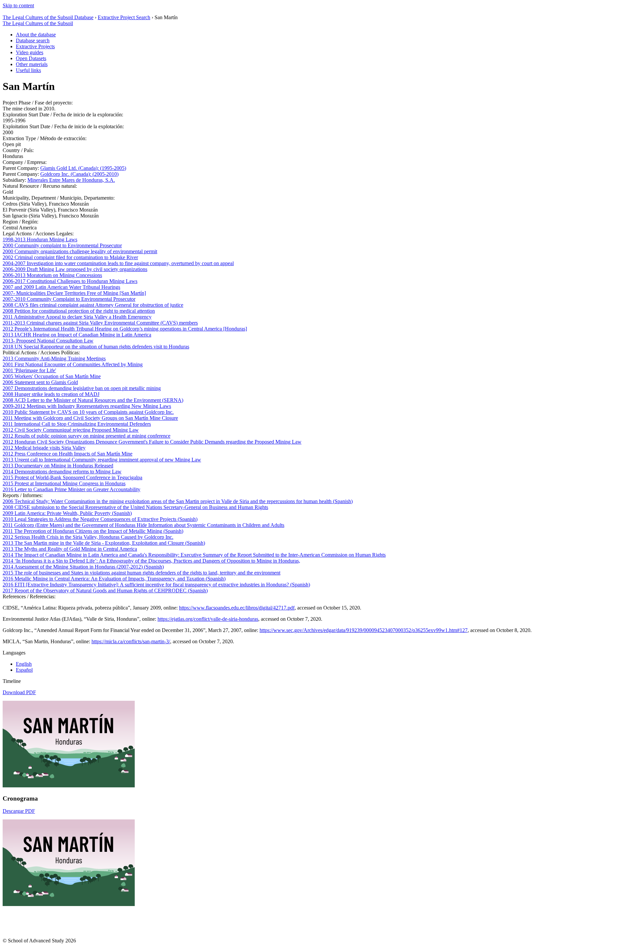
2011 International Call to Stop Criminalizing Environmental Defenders (77, 424)
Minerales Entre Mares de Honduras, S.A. (71, 180)
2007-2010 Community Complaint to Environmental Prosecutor (69, 299)
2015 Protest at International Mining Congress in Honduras (64, 483)
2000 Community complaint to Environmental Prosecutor (62, 245)
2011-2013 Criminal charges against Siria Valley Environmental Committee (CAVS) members (100, 323)
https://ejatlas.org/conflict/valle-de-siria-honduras (208, 619)
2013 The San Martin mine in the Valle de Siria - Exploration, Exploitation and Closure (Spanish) (104, 543)
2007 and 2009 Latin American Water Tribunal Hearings (61, 287)
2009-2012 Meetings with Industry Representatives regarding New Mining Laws (87, 406)
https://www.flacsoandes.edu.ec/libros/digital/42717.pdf (237, 608)
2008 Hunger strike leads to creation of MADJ (51, 394)
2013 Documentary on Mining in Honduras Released (58, 465)
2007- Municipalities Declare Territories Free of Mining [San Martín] (74, 293)
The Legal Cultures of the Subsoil (38, 23)
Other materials (32, 64)
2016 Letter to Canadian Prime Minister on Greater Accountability (71, 489)
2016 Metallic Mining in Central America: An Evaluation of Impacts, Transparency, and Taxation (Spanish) (114, 578)
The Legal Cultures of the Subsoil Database (48, 17)
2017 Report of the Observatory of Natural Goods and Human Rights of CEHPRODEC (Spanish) (105, 590)
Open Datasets (31, 58)
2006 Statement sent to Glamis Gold (40, 382)
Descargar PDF (19, 811)
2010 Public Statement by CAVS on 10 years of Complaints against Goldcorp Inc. (88, 412)
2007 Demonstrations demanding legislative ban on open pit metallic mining (82, 388)
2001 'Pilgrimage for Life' (29, 370)
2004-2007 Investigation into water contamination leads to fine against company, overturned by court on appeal (118, 263)
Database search (33, 40)
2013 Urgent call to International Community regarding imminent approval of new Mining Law (102, 459)
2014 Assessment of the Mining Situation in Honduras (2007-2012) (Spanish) (83, 567)
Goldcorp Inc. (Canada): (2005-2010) (79, 174)
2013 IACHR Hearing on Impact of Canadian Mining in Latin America (77, 334)
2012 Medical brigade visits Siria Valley (44, 448)
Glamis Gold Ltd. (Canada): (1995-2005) (83, 168)
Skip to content (18, 5)
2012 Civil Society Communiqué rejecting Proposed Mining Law (71, 430)
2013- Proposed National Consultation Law (48, 340)
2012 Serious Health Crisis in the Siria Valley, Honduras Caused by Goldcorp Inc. (88, 537)
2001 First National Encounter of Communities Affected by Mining (73, 364)
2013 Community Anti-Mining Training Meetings (54, 358)
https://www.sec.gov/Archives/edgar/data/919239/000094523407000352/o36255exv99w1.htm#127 (364, 630)
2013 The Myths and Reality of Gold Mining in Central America (70, 549)
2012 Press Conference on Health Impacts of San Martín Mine (67, 453)
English (24, 664)
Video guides (29, 52)
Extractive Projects (35, 46)
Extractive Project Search (124, 17)
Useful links (28, 70)
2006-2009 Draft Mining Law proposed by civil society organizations (75, 269)
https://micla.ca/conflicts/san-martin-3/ (130, 641)
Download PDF (19, 692)
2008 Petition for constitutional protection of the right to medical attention (79, 311)
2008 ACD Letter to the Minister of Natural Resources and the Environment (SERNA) (93, 400)
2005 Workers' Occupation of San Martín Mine (52, 376)
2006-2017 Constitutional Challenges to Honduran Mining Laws (70, 281)
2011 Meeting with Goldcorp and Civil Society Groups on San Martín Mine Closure (90, 418)
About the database (36, 34)
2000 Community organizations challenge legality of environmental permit (80, 251)
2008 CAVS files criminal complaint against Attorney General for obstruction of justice (93, 305)
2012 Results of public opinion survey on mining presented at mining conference (86, 436)
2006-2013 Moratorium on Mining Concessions (52, 275)
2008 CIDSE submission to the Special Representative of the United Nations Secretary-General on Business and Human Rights (135, 507)
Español (24, 670)
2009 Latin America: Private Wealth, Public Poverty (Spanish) (67, 513)
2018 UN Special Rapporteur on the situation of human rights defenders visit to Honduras (96, 346)
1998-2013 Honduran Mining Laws (40, 239)
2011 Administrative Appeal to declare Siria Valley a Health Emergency (77, 317)
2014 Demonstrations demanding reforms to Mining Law (62, 471)
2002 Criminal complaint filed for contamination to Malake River (70, 257)
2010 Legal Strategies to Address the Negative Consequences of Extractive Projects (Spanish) (100, 519)
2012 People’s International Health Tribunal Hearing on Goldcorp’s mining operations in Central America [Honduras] (125, 329)
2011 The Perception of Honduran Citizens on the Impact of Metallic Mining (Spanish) (93, 531)
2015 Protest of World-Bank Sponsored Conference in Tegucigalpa (72, 477)
